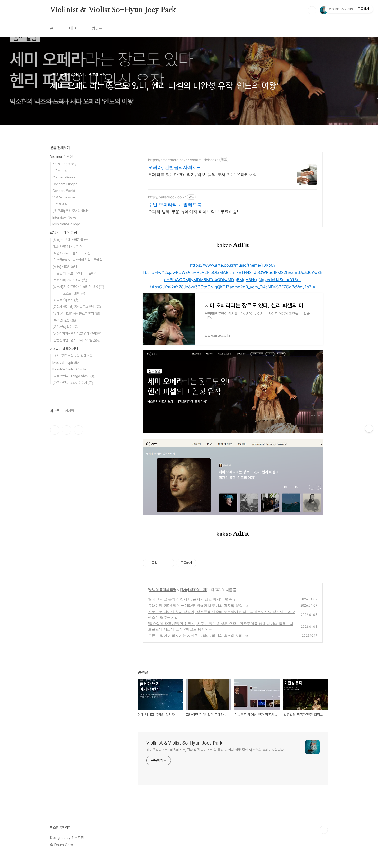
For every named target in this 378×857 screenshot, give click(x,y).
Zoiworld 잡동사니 (64, 349)
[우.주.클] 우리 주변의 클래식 (71, 211)
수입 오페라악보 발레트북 (175, 204)
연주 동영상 (59, 204)
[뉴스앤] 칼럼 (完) (64, 320)
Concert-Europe (64, 184)
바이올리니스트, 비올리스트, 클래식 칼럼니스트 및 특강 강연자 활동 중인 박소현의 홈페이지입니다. (215, 750)
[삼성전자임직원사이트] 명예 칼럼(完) (76, 333)
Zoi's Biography (64, 164)
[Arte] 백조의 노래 (193, 589)
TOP (324, 830)
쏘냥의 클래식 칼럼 (162, 589)
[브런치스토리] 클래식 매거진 (71, 253)
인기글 (69, 411)
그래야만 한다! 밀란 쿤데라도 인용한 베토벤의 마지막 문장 (195, 605)
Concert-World (63, 191)
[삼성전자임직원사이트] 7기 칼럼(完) (76, 340)
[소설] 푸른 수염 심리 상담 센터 (72, 356)
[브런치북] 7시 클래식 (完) (69, 280)
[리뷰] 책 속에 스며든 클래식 (70, 240)
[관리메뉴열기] (369, 428)
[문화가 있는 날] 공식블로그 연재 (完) (76, 307)
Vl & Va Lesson (63, 197)
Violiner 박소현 (61, 156)
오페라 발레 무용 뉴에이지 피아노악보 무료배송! (193, 211)
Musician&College (66, 224)
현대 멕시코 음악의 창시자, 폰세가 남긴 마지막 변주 (190, 599)
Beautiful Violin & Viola (69, 369)
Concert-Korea (63, 177)
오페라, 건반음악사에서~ (174, 167)
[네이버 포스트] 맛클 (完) (68, 293)
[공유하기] (162, 563)
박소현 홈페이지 (60, 827)
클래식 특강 (59, 170)
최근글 (54, 411)
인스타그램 (66, 430)
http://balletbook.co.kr (167, 197)
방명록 (97, 28)
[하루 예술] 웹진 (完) (65, 300)
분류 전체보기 (60, 148)
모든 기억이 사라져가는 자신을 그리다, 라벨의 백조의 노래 (195, 635)
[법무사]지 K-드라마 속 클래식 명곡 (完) (78, 287)
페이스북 (54, 430)
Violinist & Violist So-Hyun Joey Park (113, 10)
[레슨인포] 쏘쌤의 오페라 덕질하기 (74, 273)
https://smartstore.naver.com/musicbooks (183, 160)
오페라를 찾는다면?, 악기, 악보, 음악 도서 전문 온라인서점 (202, 174)
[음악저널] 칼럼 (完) (65, 327)
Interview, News (64, 217)
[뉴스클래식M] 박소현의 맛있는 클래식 (77, 260)
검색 (312, 10)
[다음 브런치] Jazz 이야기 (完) (72, 383)
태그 (72, 28)
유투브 (78, 430)
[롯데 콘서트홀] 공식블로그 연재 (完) (76, 313)
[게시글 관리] (168, 563)
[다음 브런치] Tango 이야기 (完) (74, 376)
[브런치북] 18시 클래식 (67, 246)
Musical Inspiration (66, 363)
